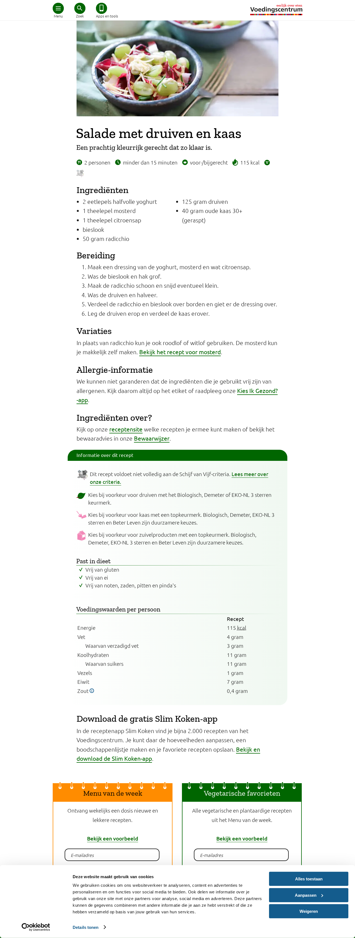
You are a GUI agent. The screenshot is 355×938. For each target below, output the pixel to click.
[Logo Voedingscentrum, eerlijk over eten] (276, 9)
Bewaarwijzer (151, 438)
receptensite (126, 429)
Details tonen (85, 927)
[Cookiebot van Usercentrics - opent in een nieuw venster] (36, 927)
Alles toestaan (309, 879)
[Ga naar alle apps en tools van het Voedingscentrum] (101, 8)
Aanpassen (305, 895)
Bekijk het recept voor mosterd (180, 351)
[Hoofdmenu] (58, 8)
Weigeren (309, 911)
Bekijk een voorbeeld (112, 838)
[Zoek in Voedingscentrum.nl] (79, 8)
